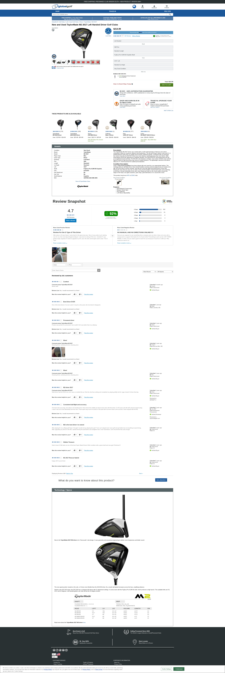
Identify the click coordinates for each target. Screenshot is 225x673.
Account (154, 7)
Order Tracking (58, 664)
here (84, 622)
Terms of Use (98, 669)
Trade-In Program (88, 662)
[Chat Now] (134, 6)
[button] (58, 352)
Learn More (122, 96)
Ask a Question (161, 480)
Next (141, 473)
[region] (112, 669)
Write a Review (136, 36)
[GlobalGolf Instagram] (66, 650)
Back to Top (69, 473)
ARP (128, 175)
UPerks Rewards (88, 664)
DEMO (133, 175)
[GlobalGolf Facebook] (56, 650)
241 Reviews (127, 36)
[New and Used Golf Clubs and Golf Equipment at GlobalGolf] (62, 8)
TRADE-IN (112, 11)
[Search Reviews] (98, 270)
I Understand (178, 669)
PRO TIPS (167, 11)
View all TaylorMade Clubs (82, 181)
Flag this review (88, 294)
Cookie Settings (166, 669)
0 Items (167, 7)
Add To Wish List (168, 110)
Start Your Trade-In (154, 107)
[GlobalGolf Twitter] (60, 650)
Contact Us (57, 662)
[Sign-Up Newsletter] (54, 650)
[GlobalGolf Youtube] (63, 650)
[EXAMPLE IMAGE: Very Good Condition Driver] (119, 184)
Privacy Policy (118, 664)
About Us (116, 662)
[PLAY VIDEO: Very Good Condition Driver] (165, 184)
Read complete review (59, 243)
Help (142, 7)
